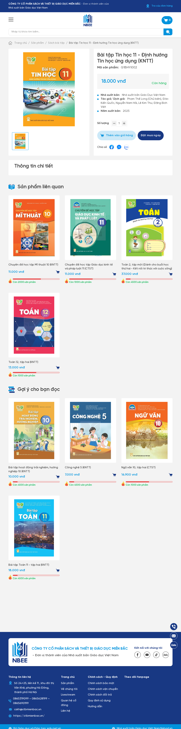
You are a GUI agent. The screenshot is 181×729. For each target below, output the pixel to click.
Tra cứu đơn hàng (162, 6)
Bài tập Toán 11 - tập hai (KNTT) (28, 564)
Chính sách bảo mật (101, 683)
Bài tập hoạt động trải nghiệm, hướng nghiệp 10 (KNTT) (33, 469)
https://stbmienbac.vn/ (29, 715)
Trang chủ (20, 43)
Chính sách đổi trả (100, 694)
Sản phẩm (37, 43)
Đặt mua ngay (151, 135)
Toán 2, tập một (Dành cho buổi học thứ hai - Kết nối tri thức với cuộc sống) (146, 266)
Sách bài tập (56, 43)
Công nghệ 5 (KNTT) (78, 467)
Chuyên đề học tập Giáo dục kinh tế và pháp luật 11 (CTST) (89, 266)
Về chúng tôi (69, 689)
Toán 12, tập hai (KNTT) (23, 362)
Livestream (68, 694)
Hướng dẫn (95, 706)
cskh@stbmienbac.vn (27, 709)
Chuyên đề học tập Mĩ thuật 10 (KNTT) (33, 264)
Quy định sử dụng (99, 700)
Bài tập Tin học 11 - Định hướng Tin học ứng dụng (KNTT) (104, 43)
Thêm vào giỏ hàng (119, 135)
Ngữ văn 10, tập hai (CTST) (138, 467)
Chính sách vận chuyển (103, 689)
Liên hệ (65, 710)
